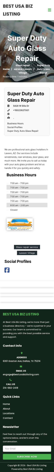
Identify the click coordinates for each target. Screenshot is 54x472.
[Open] (49, 10)
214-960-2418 (10, 387)
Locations (8, 413)
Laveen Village (27, 253)
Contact (8, 418)
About (6, 408)
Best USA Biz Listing (18, 10)
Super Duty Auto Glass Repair (22, 131)
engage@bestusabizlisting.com (21, 374)
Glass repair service (27, 247)
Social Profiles (14, 127)
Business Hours (15, 123)
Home (6, 69)
